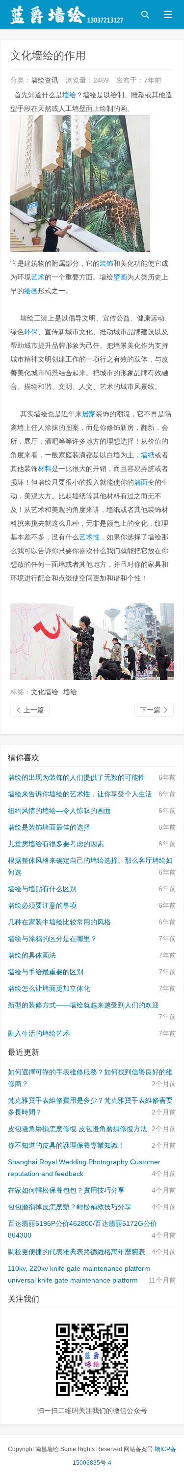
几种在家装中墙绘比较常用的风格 (59, 922)
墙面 (141, 482)
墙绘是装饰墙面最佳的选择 (49, 827)
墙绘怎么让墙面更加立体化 (49, 988)
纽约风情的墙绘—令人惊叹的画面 (59, 810)
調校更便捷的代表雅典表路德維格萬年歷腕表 (76, 1252)
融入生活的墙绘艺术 (39, 1033)
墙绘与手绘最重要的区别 (45, 972)
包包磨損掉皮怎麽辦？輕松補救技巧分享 (69, 1207)
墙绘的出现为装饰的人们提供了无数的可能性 (76, 777)
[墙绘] (92, 641)
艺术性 (89, 537)
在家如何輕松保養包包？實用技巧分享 (66, 1190)
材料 (45, 468)
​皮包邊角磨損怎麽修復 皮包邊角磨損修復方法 (77, 1129)
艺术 (38, 277)
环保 (31, 332)
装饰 (106, 263)
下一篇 (154, 710)
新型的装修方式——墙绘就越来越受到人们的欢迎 (83, 1005)
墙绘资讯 (44, 80)
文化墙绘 (44, 692)
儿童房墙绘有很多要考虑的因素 (56, 844)
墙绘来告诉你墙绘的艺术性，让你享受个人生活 (80, 794)
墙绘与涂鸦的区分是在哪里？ (52, 938)
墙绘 (69, 95)
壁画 (120, 277)
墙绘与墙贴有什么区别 (42, 889)
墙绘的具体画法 (32, 955)
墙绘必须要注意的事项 (42, 905)
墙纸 (148, 455)
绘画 (31, 291)
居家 (89, 414)
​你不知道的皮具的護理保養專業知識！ (66, 1145)
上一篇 (30, 710)
